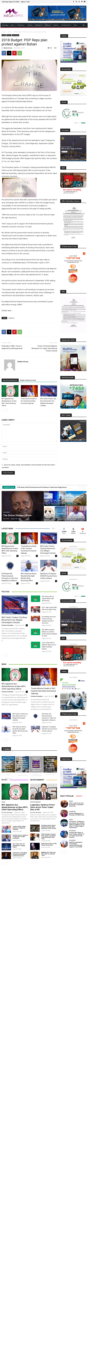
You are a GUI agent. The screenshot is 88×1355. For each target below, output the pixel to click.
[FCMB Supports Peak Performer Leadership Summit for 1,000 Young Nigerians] (36, 764)
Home (4, 32)
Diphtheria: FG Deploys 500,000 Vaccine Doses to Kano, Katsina (48, 576)
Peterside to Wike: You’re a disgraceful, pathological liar (12, 347)
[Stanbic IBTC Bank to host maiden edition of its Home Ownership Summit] (64, 834)
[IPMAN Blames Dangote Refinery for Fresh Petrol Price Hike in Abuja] (54, 513)
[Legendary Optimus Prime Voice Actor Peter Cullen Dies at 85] (43, 792)
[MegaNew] (13, 13)
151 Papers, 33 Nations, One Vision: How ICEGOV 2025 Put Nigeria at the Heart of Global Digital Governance (77, 824)
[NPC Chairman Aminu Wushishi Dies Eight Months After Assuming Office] (29, 565)
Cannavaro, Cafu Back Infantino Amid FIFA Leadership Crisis (20, 854)
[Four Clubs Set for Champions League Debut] (6, 846)
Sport (4, 780)
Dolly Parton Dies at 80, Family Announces (49, 844)
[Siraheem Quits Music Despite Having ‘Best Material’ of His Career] (35, 828)
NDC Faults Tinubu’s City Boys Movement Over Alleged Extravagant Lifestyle (14, 620)
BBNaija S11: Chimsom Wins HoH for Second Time (48, 854)
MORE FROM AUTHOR (28, 380)
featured (11, 318)
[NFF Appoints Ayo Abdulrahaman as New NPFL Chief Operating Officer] (10, 391)
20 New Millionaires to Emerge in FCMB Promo (76, 814)
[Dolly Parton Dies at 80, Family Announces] (35, 846)
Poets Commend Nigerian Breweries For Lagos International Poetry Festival (44, 348)
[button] (83, 25)
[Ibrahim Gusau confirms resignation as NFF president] (6, 837)
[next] (84, 487)
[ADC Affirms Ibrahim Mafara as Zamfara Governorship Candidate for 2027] (35, 632)
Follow (73, 528)
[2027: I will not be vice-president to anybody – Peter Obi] (64, 804)
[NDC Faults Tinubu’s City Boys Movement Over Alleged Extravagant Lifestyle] (48, 391)
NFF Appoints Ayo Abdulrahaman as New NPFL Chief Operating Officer (14, 686)
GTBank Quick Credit (69, 714)
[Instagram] (76, 1)
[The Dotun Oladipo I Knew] (23, 506)
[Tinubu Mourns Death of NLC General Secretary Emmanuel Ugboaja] (29, 391)
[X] (79, 1)
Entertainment (37, 780)
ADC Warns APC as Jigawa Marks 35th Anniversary (48, 598)
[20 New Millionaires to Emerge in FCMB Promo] (64, 813)
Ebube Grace (8, 48)
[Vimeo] (81, 1)
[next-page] (6, 410)
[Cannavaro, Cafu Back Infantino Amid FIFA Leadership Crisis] (6, 855)
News (9, 32)
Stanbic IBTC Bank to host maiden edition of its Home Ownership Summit (76, 835)
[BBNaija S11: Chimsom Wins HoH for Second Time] (35, 855)
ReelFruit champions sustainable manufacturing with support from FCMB (75, 845)
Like (64, 528)
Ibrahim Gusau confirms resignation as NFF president (20, 836)
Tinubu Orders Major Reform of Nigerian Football (19, 828)
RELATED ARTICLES (10, 380)
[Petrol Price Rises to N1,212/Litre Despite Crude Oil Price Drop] (50, 764)
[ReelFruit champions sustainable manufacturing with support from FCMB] (64, 844)
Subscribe (82, 528)
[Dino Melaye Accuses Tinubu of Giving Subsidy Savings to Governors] (35, 618)
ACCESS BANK (67, 540)
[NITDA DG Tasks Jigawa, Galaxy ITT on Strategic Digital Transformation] (54, 498)
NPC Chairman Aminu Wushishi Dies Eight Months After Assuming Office (44, 487)
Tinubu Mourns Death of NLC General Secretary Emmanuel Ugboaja (29, 401)
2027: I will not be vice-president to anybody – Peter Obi (76, 804)
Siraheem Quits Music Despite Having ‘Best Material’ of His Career (48, 827)
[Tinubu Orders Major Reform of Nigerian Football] (6, 829)
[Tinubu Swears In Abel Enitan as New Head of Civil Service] (76, 513)
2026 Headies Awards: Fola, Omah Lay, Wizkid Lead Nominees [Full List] (48, 836)
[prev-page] (3, 410)
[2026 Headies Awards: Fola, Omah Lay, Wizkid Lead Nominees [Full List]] (35, 836)
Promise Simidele (7, 625)
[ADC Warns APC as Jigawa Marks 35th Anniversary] (35, 598)
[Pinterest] (14, 53)
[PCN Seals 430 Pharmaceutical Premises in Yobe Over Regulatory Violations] (10, 565)
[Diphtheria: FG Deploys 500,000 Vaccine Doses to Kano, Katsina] (48, 565)
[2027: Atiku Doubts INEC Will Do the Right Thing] (35, 609)
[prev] (80, 487)
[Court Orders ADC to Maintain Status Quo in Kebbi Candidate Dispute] (35, 645)
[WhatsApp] (19, 53)
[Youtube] (84, 1)
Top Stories (15, 35)
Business (8, 749)
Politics (9, 35)
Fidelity (64, 671)
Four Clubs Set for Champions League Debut (19, 845)
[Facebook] (73, 1)
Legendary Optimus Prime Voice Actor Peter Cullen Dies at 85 (42, 807)
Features (6, 512)
